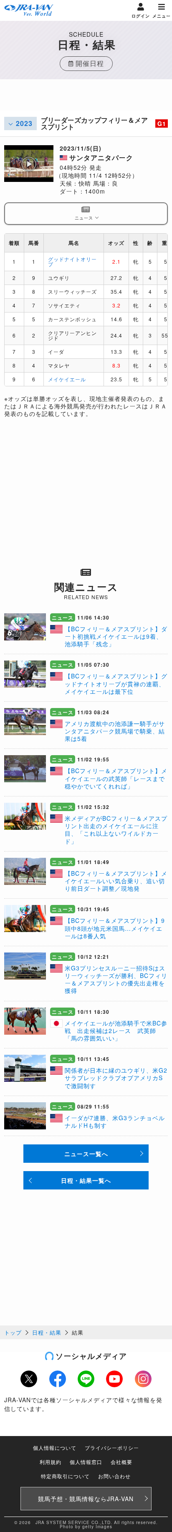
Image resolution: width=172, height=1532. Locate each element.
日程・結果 (46, 1332)
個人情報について (54, 1447)
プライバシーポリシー (112, 1447)
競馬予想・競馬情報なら (86, 1498)
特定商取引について (65, 1475)
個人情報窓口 (86, 1461)
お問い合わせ (114, 1475)
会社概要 (121, 1461)
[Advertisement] (86, 100)
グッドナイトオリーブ (72, 261)
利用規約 (50, 1461)
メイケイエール (67, 379)
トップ (13, 1332)
